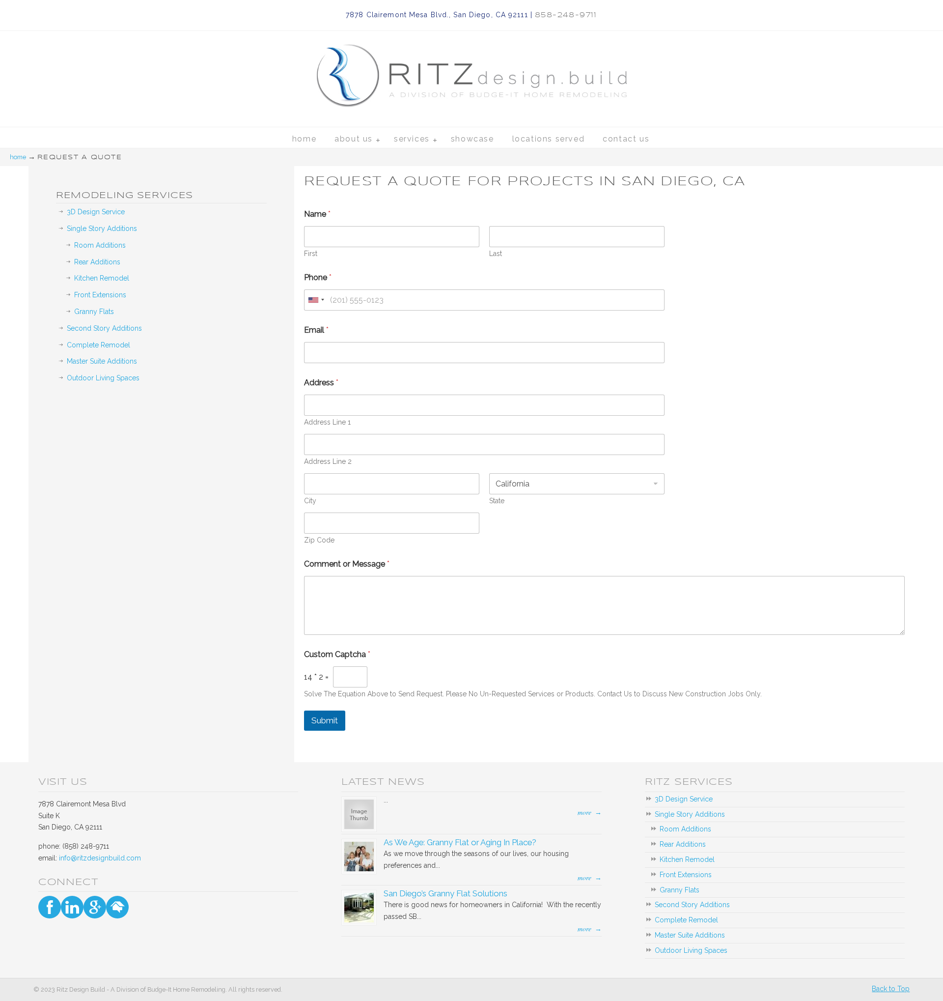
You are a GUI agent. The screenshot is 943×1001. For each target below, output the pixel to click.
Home (18, 157)
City (310, 501)
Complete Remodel (98, 345)
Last (495, 253)
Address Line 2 (328, 461)
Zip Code (319, 540)
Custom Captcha (337, 654)
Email (316, 330)
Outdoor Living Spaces (103, 378)
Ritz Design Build (471, 65)
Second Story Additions (104, 328)
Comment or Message (346, 564)
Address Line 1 (327, 422)
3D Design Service (96, 212)
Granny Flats (94, 311)
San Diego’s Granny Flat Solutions (445, 893)
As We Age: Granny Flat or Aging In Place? (460, 842)
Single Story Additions (102, 228)
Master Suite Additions (102, 361)
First (310, 253)
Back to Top (891, 989)
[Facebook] (49, 907)
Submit (324, 720)
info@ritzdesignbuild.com (100, 858)
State (496, 501)
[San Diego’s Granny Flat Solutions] (359, 920)
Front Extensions (100, 295)
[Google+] (94, 907)
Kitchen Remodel (101, 278)
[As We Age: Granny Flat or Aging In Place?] (359, 869)
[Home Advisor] (117, 907)
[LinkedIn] (72, 907)
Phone (318, 277)
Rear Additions (97, 262)
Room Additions (100, 245)
